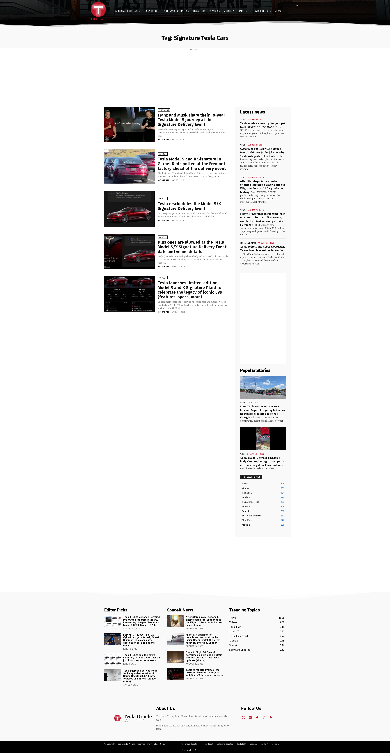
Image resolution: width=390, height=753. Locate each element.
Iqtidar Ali (163, 139)
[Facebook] (257, 718)
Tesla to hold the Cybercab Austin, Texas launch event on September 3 (262, 250)
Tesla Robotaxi (248, 243)
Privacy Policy (152, 743)
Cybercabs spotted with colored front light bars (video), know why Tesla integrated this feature (262, 152)
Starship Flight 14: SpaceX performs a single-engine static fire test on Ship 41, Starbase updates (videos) (204, 656)
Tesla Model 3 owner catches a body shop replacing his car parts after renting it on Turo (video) (262, 461)
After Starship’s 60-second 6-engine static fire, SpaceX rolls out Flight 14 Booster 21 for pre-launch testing (204, 621)
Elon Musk (164, 110)
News (242, 119)
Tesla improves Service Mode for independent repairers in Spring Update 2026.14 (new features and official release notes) (140, 676)
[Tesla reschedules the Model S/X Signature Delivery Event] (129, 209)
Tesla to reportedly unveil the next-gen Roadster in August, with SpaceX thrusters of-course (204, 673)
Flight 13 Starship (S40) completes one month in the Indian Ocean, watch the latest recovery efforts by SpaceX (203, 638)
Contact (163, 743)
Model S (163, 154)
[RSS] (271, 718)
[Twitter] (243, 718)
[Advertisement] (195, 73)
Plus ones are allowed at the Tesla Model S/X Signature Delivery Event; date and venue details (192, 247)
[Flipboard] (250, 718)
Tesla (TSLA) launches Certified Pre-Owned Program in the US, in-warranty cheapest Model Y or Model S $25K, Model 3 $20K (141, 621)
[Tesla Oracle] (98, 11)
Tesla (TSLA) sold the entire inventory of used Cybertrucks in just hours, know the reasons (142, 658)
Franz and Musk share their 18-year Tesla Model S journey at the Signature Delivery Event (191, 120)
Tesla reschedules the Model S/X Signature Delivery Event (189, 206)
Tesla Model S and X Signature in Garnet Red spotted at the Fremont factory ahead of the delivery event (192, 163)
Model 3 (244, 454)
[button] (297, 6)
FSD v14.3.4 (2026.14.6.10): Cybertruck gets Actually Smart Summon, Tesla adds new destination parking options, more (141, 640)
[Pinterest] (264, 718)
